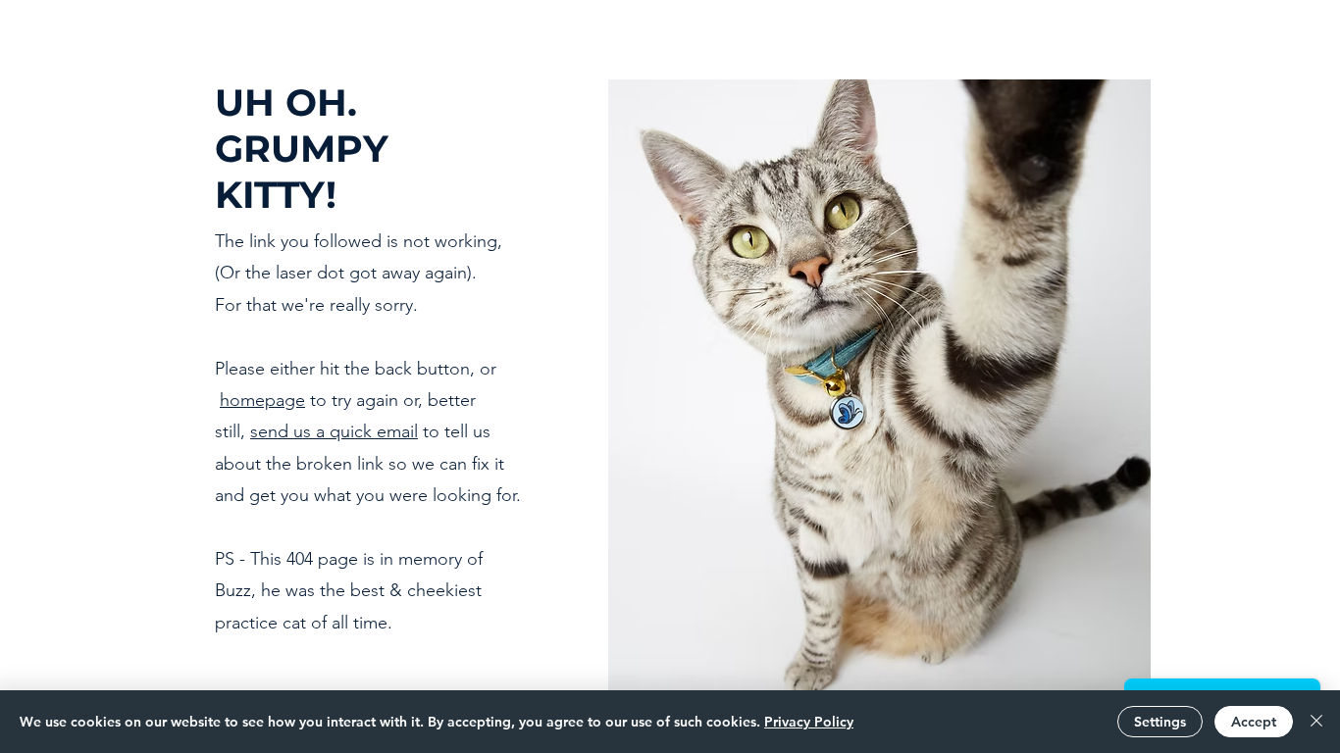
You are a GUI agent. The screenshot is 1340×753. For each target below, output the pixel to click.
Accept (1253, 721)
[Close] (1316, 721)
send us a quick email (334, 431)
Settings (1160, 721)
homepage (262, 400)
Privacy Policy (808, 721)
